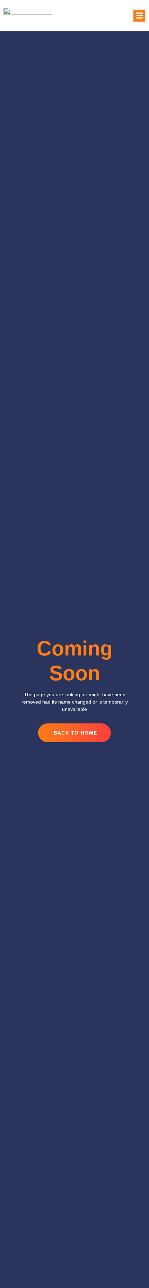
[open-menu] (139, 15)
